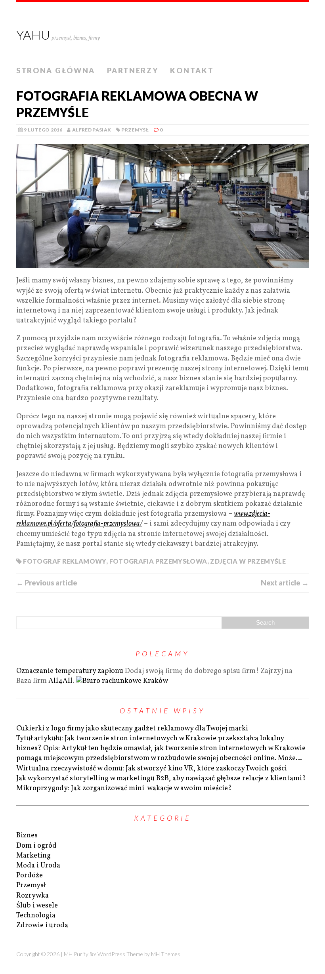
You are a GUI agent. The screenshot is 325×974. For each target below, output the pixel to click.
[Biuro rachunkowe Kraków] (122, 681)
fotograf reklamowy (64, 561)
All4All (60, 681)
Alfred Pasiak (91, 130)
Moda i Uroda (38, 866)
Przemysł (135, 130)
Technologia (35, 916)
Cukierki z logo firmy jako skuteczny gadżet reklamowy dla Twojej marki (132, 729)
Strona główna (55, 70)
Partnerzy (132, 70)
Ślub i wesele (37, 906)
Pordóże (29, 876)
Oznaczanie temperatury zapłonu (69, 671)
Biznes (27, 836)
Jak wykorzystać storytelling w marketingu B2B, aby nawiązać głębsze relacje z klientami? (161, 778)
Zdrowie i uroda (42, 925)
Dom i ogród (36, 846)
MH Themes (165, 954)
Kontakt (192, 70)
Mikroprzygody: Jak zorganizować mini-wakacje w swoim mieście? (124, 788)
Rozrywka (32, 896)
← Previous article (46, 582)
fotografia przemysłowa (158, 561)
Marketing (33, 856)
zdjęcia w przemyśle (248, 561)
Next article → (285, 582)
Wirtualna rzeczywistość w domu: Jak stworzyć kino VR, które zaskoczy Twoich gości (151, 769)
